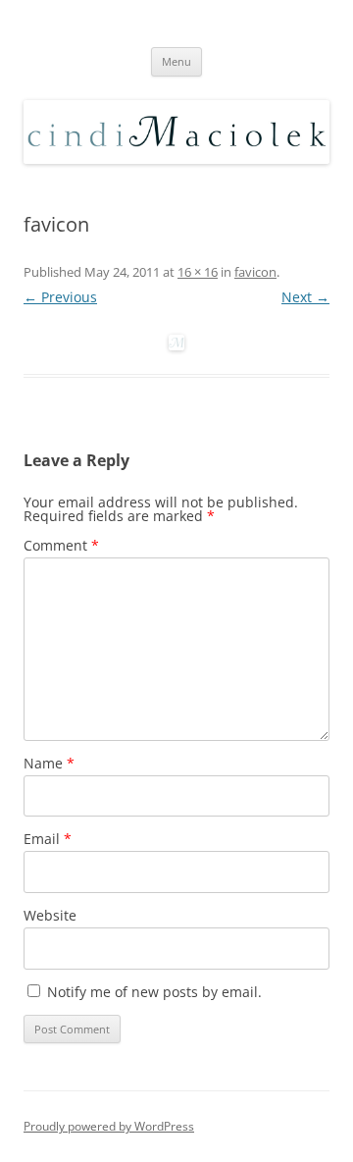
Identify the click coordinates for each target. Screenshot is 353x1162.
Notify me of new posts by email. (154, 991)
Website (50, 915)
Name (49, 763)
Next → (305, 297)
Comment (61, 545)
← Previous (60, 297)
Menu (176, 61)
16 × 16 (197, 272)
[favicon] (176, 342)
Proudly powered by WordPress (109, 1126)
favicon (255, 272)
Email (48, 838)
